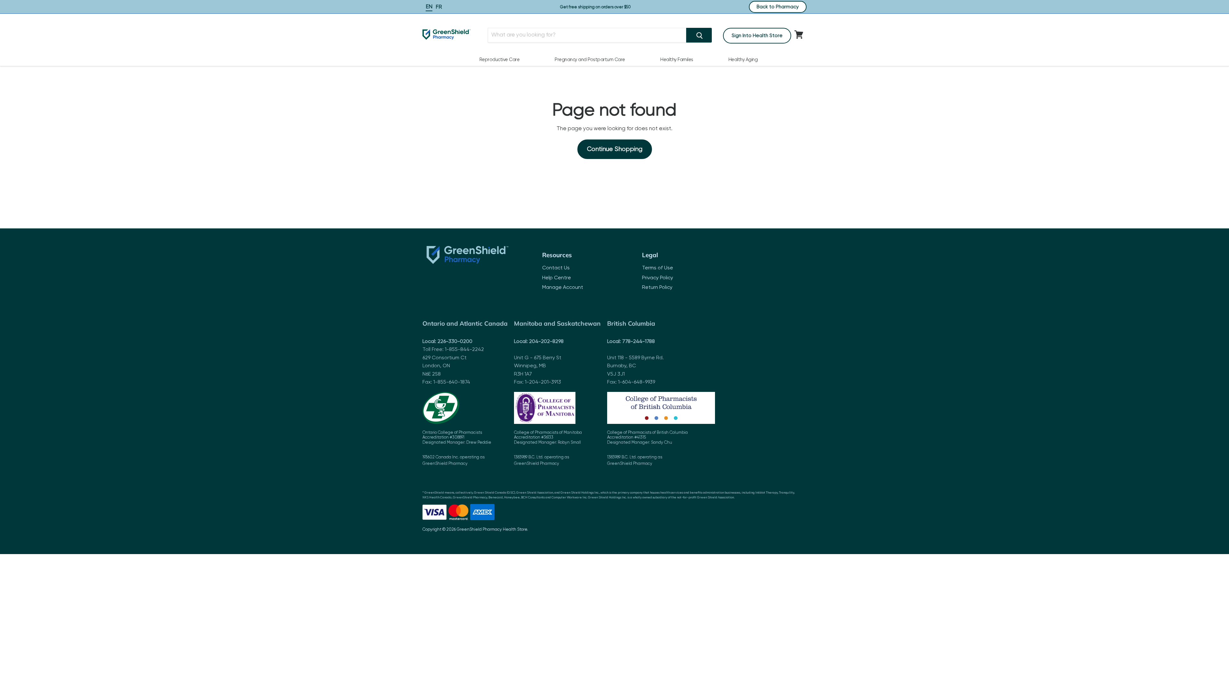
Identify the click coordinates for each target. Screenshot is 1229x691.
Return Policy (657, 287)
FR (439, 7)
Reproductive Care (499, 60)
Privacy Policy (657, 278)
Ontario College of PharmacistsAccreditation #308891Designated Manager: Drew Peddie (456, 448)
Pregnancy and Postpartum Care (590, 60)
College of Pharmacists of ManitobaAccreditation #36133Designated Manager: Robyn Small (548, 448)
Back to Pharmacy (778, 6)
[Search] (699, 35)
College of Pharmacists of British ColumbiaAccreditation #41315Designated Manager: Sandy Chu (647, 448)
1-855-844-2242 (464, 349)
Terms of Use (657, 268)
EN (429, 7)
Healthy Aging (743, 60)
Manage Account (562, 287)
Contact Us (556, 268)
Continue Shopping (614, 149)
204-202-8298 (546, 341)
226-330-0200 (455, 341)
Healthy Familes (676, 60)
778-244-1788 (638, 341)
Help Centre (556, 278)
